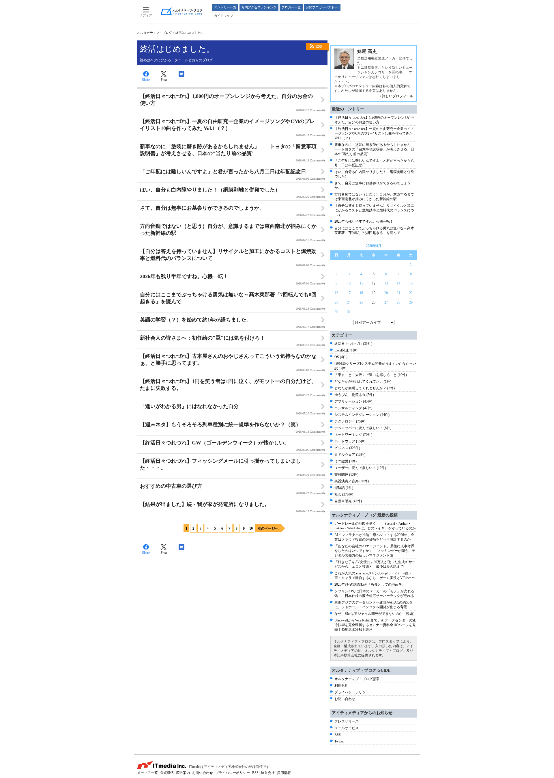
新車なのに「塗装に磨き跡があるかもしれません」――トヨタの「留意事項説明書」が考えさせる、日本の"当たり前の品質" (374, 149)
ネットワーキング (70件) (353, 435)
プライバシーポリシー (351, 692)
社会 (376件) (343, 494)
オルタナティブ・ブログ (154, 32)
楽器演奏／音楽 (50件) (351, 481)
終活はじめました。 (177, 48)
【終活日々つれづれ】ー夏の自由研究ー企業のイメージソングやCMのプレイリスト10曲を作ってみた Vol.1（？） (374, 133)
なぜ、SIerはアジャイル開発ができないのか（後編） (375, 614)
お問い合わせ (344, 699)
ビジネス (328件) (347, 448)
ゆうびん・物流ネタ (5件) (354, 395)
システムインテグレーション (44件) (362, 415)
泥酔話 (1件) (343, 488)
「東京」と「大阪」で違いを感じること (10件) (370, 375)
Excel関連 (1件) (345, 350)
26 (373, 302)
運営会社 (268, 773)
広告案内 (183, 773)
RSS (319, 46)
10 (251, 528)
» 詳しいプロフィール (396, 96)
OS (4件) (340, 357)
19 (373, 293)
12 (373, 283)
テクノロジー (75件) (349, 421)
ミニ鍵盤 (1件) (345, 461)
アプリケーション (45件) (353, 401)
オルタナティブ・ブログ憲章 (356, 679)
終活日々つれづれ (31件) (353, 344)
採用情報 (284, 773)
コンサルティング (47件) (353, 408)
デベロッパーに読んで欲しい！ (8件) (362, 428)
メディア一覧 (147, 773)
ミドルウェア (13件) (349, 455)
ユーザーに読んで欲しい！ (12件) (360, 468)
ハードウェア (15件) (349, 441)
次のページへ (268, 528)
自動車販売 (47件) (348, 501)
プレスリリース (346, 721)
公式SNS (167, 773)
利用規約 (341, 686)
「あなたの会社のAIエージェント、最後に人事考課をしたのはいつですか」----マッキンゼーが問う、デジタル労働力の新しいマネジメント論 (374, 550)
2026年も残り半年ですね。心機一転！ (363, 221)
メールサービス (346, 728)
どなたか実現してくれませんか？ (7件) (364, 388)
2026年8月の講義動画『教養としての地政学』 (369, 584)
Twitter (339, 741)
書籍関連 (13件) (346, 474)
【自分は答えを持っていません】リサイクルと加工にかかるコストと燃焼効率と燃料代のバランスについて (374, 210)
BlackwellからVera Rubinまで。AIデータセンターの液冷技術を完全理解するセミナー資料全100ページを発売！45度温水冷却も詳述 (375, 625)
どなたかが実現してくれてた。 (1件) (362, 381)
